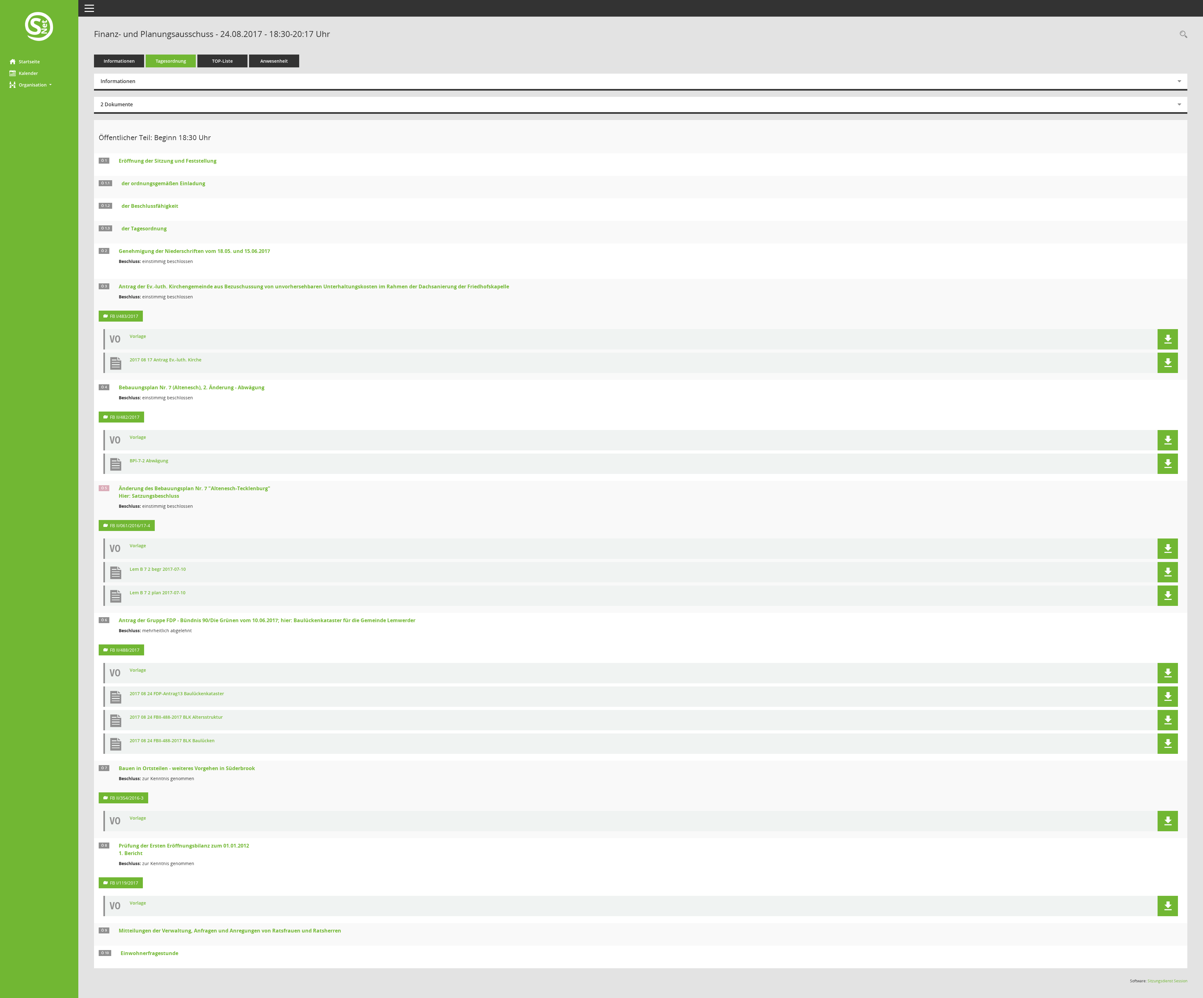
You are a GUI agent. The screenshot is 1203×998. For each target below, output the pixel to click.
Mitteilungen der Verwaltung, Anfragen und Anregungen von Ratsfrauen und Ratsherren (230, 930)
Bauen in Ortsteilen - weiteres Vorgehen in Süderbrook (187, 768)
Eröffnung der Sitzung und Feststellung (167, 160)
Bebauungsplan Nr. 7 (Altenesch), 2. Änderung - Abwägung (191, 387)
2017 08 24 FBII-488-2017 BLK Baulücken (172, 740)
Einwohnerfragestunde (149, 953)
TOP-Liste (222, 61)
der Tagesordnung (144, 228)
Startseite (29, 62)
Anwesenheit (274, 61)
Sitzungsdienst (1167, 981)
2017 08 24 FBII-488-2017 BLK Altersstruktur (176, 717)
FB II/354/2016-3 (126, 798)
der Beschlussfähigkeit (150, 205)
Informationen (119, 61)
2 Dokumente (117, 104)
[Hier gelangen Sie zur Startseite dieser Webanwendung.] (39, 27)
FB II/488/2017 (124, 650)
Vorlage (138, 336)
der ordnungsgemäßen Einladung (163, 183)
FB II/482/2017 (124, 417)
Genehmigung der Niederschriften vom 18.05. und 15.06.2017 (194, 251)
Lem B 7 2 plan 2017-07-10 (157, 593)
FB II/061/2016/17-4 (130, 525)
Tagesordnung (171, 61)
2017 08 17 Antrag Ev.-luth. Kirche (165, 360)
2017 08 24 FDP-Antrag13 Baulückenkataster (177, 693)
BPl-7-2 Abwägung (149, 461)
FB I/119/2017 (124, 883)
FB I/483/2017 (124, 316)
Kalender (28, 73)
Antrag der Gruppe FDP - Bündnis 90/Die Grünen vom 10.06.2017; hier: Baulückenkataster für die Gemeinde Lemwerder (267, 620)
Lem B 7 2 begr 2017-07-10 (158, 569)
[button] (39, 85)
